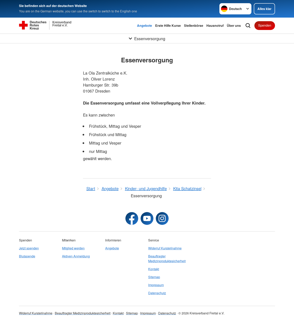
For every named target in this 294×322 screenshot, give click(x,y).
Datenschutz (157, 293)
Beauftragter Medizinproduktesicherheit (167, 258)
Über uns (234, 25)
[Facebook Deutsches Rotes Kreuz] (131, 218)
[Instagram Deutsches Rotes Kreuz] (162, 218)
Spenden (264, 25)
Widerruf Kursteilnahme (165, 248)
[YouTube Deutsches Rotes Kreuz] (147, 218)
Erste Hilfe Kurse (168, 25)
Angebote (144, 25)
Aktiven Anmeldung (76, 256)
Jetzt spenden (29, 248)
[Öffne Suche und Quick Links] (248, 25)
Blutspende (27, 256)
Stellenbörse (193, 25)
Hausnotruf (215, 25)
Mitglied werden (73, 248)
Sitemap (154, 277)
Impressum (156, 285)
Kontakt (153, 269)
